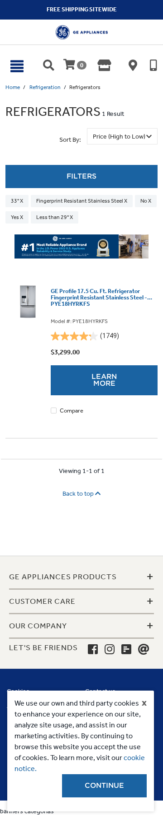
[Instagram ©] (110, 650)
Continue (104, 785)
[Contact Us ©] (143, 650)
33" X (17, 201)
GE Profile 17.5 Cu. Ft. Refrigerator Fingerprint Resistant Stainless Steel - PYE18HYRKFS (99, 298)
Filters (81, 176)
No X (145, 201)
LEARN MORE (104, 380)
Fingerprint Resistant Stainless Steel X (81, 201)
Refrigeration (45, 87)
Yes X (17, 217)
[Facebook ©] (93, 650)
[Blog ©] (126, 650)
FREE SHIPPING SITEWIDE (82, 9)
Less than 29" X (54, 217)
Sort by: (70, 140)
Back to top (78, 494)
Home (12, 87)
